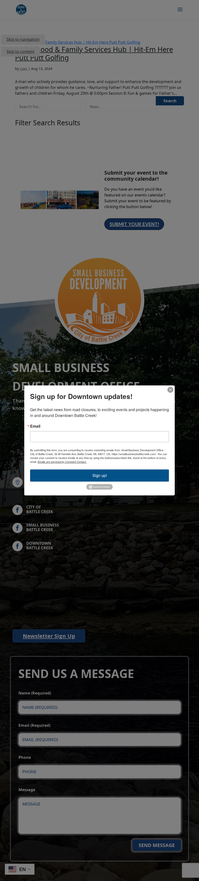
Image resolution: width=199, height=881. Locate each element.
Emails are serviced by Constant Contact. (62, 462)
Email (35, 426)
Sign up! (99, 475)
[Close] (170, 390)
